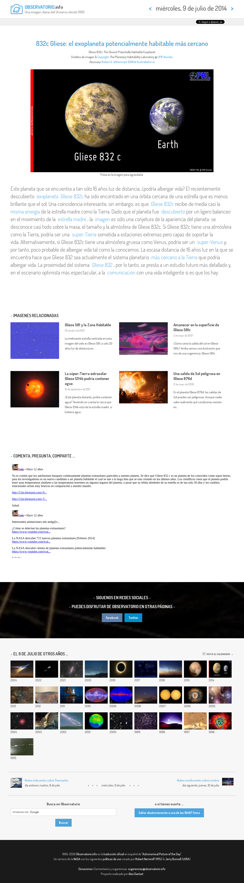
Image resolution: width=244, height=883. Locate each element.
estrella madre (72, 219)
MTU (158, 859)
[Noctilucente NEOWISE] (96, 669)
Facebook (112, 618)
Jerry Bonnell (173, 859)
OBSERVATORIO (40, 7)
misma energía (25, 211)
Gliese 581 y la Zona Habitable (88, 324)
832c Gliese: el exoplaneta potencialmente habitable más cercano (122, 43)
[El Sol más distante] (170, 695)
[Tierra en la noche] (145, 669)
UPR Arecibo (165, 57)
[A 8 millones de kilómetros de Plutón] (195, 669)
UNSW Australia (138, 62)
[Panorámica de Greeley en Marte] (46, 695)
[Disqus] (122, 510)
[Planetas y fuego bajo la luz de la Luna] (145, 695)
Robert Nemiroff (145, 859)
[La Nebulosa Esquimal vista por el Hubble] (195, 695)
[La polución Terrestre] (96, 720)
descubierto (173, 211)
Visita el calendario (217, 654)
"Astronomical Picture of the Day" (161, 854)
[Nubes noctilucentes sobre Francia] (170, 669)
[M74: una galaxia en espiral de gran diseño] (220, 720)
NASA (77, 859)
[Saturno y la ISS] (46, 669)
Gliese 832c (72, 196)
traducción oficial (114, 854)
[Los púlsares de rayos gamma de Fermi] (121, 695)
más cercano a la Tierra (174, 257)
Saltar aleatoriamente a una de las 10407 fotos (169, 813)
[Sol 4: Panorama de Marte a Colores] (195, 720)
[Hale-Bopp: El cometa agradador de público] (170, 720)
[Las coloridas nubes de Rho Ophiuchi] (220, 695)
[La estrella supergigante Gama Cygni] (21, 695)
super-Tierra (84, 234)
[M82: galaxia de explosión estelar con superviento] (71, 669)
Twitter (133, 618)
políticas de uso (112, 859)
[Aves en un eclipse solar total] (121, 669)
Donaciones (86, 869)
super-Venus (210, 241)
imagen (102, 219)
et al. (152, 62)
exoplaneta (48, 196)
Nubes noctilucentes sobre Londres (198, 780)
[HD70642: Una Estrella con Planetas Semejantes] (46, 720)
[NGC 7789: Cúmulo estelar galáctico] (145, 720)
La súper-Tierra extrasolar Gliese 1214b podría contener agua (87, 378)
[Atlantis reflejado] (71, 695)
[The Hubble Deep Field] (121, 720)
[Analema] (71, 720)
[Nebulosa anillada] (21, 720)
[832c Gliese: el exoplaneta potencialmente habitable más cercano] (220, 669)
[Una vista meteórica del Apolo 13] (21, 746)
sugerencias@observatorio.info (146, 869)
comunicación (121, 272)
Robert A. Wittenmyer (115, 62)
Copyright (103, 57)
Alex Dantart (135, 874)
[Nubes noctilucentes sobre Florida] (21, 669)
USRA (186, 859)
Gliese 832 (102, 264)
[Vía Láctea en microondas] (96, 695)
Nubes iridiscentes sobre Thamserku (46, 780)
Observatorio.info (86, 854)
